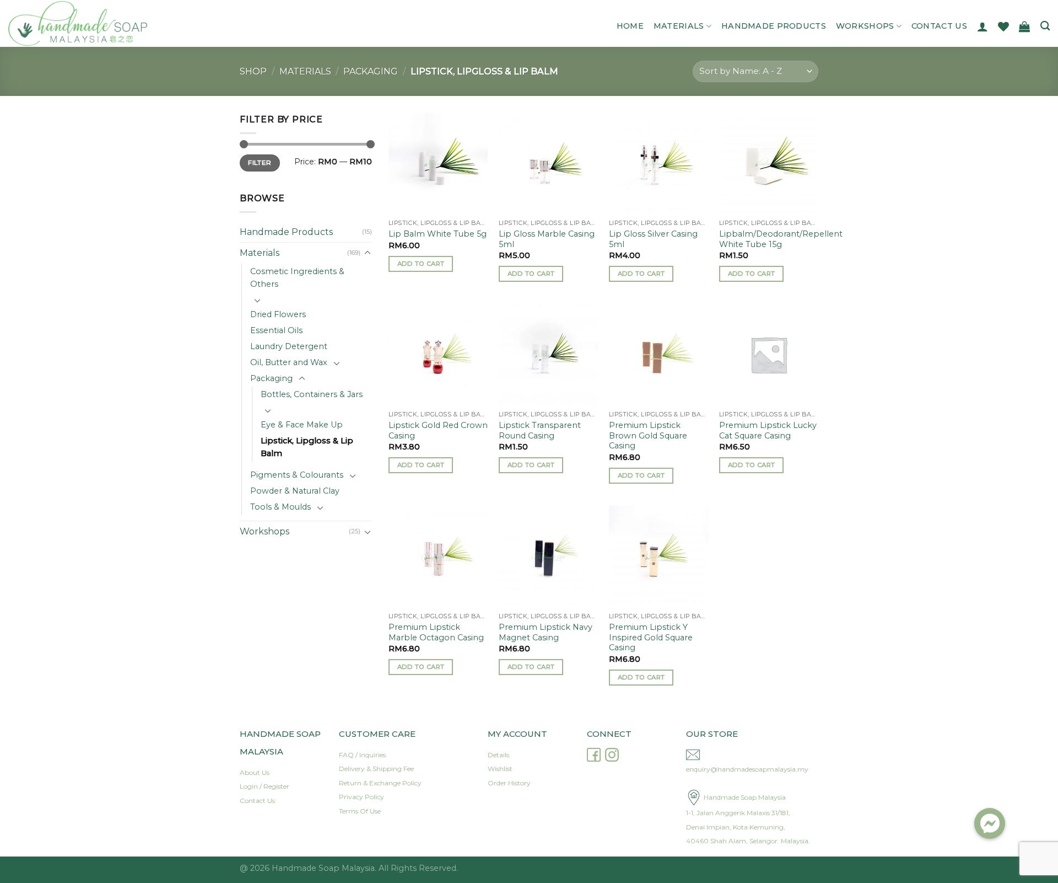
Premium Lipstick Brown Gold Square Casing (648, 435)
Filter (259, 162)
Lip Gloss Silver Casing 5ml (653, 239)
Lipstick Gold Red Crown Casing (438, 430)
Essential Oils (276, 330)
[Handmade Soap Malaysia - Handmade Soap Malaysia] (114, 23)
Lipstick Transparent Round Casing (540, 430)
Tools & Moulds (280, 507)
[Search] (1045, 26)
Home (630, 26)
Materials (679, 26)
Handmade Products (773, 26)
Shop (253, 71)
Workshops (865, 26)
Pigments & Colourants (296, 475)
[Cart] (1024, 26)
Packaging (370, 71)
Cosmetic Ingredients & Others (297, 277)
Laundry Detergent (288, 346)
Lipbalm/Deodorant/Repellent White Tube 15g (781, 239)
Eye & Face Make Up (302, 425)
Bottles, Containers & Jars (312, 394)
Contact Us (939, 26)
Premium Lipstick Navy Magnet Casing (545, 632)
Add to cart (421, 263)
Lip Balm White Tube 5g (437, 234)
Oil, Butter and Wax (288, 362)
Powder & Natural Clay (294, 491)
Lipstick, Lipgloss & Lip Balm (307, 447)
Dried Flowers (278, 314)
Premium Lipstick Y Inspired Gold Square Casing (651, 637)
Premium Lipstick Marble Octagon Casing (436, 632)
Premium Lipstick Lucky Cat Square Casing (768, 430)
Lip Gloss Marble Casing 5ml (547, 239)
